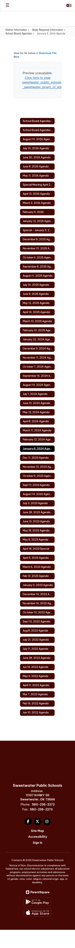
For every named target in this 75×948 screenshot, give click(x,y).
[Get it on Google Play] (37, 902)
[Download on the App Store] (37, 913)
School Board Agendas (18, 33)
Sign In (37, 842)
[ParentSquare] (37, 892)
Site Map (37, 831)
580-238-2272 (43, 804)
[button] (69, 5)
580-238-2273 (41, 809)
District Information (16, 29)
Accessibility (37, 836)
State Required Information (47, 29)
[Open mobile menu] (7, 5)
